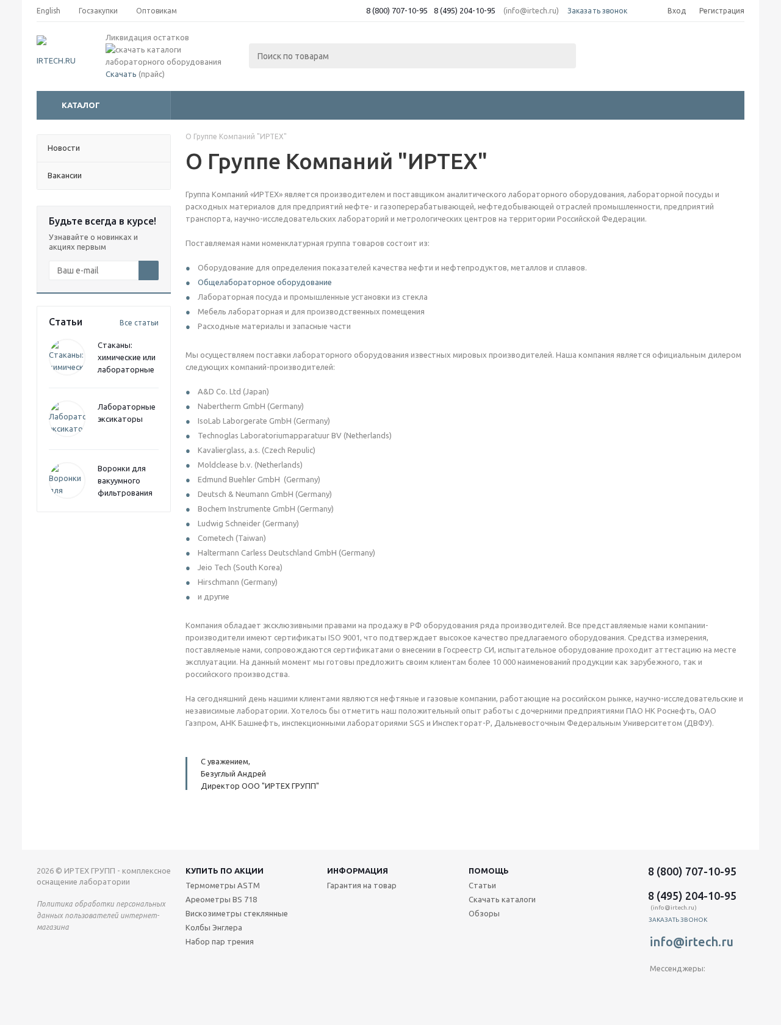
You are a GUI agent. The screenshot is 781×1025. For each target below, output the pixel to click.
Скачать (121, 74)
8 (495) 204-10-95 (464, 10)
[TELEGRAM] (659, 988)
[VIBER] (684, 988)
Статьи (482, 885)
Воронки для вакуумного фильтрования (125, 480)
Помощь (489, 870)
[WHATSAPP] (709, 988)
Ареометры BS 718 (221, 899)
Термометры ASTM (222, 885)
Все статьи (139, 323)
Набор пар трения (219, 941)
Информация (357, 870)
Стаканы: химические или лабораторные (127, 357)
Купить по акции (224, 870)
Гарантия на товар (362, 885)
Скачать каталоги (502, 899)
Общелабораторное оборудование (265, 282)
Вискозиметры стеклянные (236, 913)
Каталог (81, 105)
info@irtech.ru (691, 942)
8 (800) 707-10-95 (397, 10)
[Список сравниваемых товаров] (610, 52)
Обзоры (484, 913)
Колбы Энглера (213, 927)
